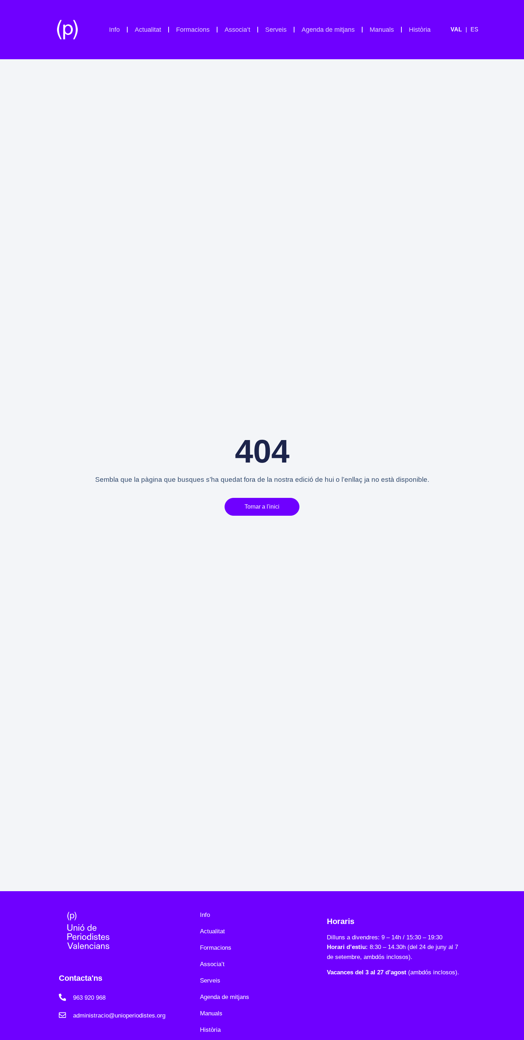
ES (474, 29)
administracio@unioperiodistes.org (119, 1015)
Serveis (276, 29)
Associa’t (237, 29)
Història (420, 29)
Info (114, 29)
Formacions (193, 29)
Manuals (382, 29)
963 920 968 (89, 997)
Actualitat (148, 29)
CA (461, 29)
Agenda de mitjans (328, 29)
